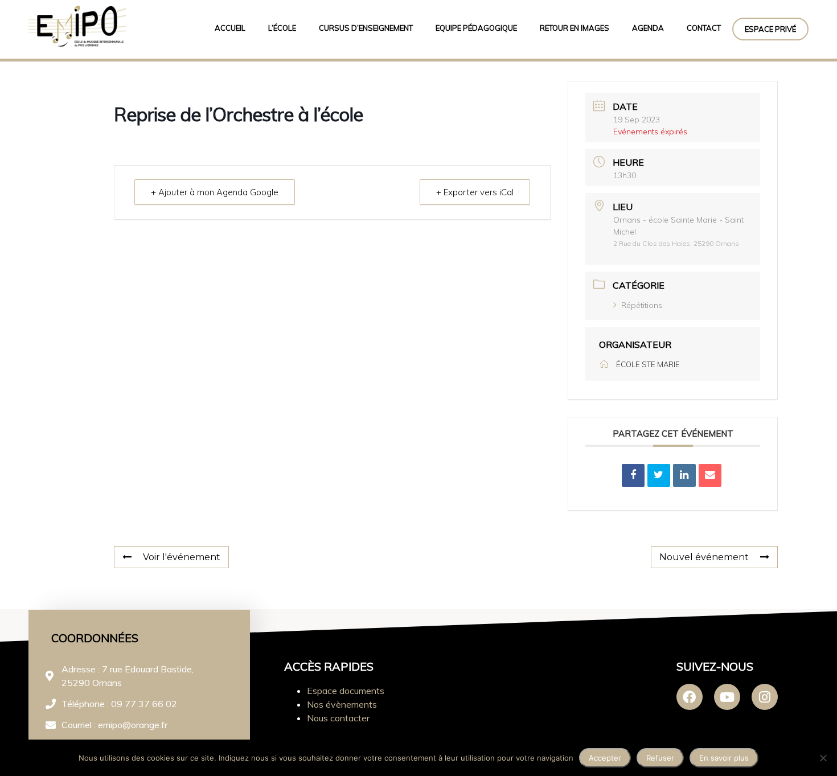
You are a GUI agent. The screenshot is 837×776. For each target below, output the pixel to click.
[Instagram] (765, 697)
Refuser (660, 757)
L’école (282, 27)
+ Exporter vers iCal (475, 192)
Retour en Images (574, 27)
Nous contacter (338, 718)
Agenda (648, 27)
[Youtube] (727, 697)
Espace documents (345, 690)
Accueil (230, 27)
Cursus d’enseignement (366, 27)
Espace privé (770, 29)
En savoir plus (724, 757)
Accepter (605, 757)
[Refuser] (822, 757)
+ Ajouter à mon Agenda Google (214, 192)
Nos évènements (342, 704)
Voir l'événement (181, 557)
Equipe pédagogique (476, 27)
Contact (704, 27)
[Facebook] (689, 697)
